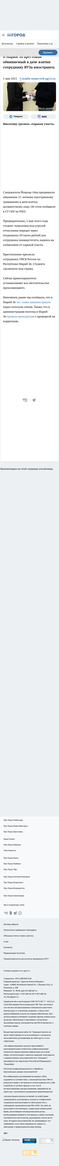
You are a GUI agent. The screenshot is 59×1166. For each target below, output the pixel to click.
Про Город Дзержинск (13, 882)
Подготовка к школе (47, 43)
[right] (56, 44)
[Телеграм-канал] (16, 116)
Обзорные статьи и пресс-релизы (18, 935)
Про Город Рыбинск (12, 863)
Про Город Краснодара (14, 895)
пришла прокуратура (20, 316)
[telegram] (35, 400)
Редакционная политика (14, 953)
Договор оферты (11, 924)
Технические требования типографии (20, 930)
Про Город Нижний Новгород (17, 876)
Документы (7, 43)
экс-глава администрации (33, 302)
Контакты (8, 947)
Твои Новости (10, 850)
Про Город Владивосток (14, 888)
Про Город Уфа (10, 869)
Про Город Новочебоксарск (16, 826)
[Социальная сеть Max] (43, 116)
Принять (48, 52)
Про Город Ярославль (13, 831)
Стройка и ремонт (25, 43)
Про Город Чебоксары (13, 820)
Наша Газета (9, 839)
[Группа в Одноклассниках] (10, 913)
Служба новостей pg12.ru (38, 78)
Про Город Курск (11, 858)
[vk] (25, 400)
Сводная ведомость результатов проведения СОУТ (26, 959)
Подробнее (9, 1064)
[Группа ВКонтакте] (6, 913)
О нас (6, 941)
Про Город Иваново (12, 844)
